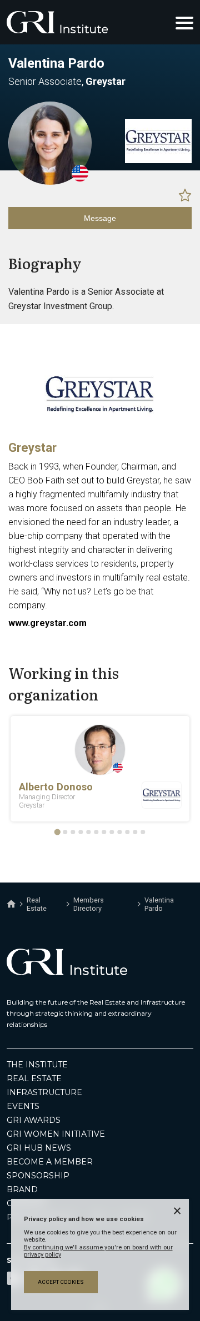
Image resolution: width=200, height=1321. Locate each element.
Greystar (32, 448)
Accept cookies (61, 1282)
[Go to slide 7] (104, 832)
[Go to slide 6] (96, 832)
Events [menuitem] (23, 1106)
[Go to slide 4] (80, 832)
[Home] (11, 904)
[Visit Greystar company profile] (158, 160)
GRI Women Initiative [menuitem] (56, 1134)
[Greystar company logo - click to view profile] (100, 429)
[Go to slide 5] (88, 832)
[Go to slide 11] (135, 832)
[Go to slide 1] (57, 832)
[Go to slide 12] (143, 832)
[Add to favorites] (185, 194)
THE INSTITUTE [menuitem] (37, 1065)
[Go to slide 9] (119, 832)
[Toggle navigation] (184, 22)
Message (100, 218)
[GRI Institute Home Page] (57, 22)
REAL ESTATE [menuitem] (34, 1078)
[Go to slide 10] (127, 832)
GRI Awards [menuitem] (34, 1120)
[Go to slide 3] (73, 832)
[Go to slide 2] (65, 832)
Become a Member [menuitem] (50, 1162)
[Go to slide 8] (111, 832)
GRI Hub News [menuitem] (39, 1148)
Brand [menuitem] (22, 1189)
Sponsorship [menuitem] (38, 1176)
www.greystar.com (47, 623)
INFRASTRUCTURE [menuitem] (44, 1092)
